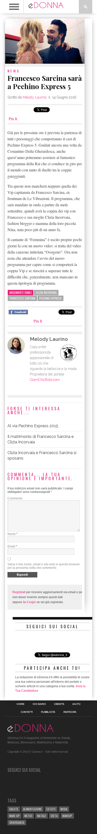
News (13, 70)
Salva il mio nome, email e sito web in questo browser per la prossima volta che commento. (43, 566)
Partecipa (69, 712)
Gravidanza (16, 822)
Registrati (18, 592)
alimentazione (32, 809)
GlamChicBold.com (45, 380)
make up (14, 816)
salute (13, 809)
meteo (28, 816)
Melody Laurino (35, 97)
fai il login (29, 602)
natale (41, 816)
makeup (67, 816)
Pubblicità (48, 712)
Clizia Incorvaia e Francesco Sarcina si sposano (41, 455)
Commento (14, 498)
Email (11, 546)
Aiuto (76, 704)
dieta (54, 816)
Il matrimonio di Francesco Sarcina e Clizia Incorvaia (40, 439)
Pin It (13, 118)
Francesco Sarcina (22, 298)
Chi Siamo (39, 704)
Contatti (27, 712)
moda (63, 809)
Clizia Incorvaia (46, 292)
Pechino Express (50, 298)
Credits (59, 704)
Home (20, 704)
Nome (11, 534)
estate (51, 809)
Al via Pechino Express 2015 (32, 425)
